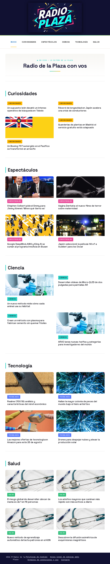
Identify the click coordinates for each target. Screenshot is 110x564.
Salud (96, 42)
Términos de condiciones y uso (42, 560)
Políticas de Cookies (36, 557)
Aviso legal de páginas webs (64, 557)
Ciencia (66, 42)
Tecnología (81, 42)
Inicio (13, 42)
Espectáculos (49, 42)
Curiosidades (29, 42)
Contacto (65, 560)
